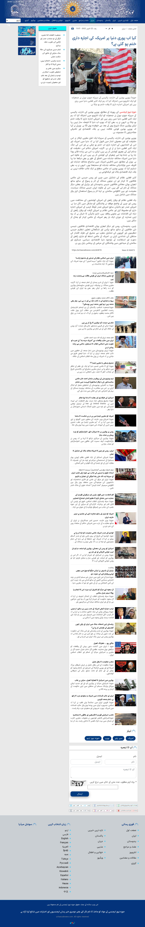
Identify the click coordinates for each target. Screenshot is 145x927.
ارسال (79, 794)
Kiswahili (63, 871)
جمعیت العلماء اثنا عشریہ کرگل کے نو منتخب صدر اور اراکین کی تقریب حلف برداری (50, 40)
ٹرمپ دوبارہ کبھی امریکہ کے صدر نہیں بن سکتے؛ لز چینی (92, 608)
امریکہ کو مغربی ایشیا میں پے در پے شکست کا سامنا (94, 416)
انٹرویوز (67, 20)
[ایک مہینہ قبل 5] (125, 402)
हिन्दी (65, 851)
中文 (66, 892)
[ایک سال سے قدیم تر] (125, 262)
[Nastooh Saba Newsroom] (72, 922)
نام (134, 756)
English (64, 838)
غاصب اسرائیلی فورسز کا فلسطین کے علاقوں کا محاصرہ (93, 715)
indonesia (63, 887)
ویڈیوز (33, 20)
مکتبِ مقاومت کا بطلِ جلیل (103, 662)
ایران (114, 20)
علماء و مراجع (84, 20)
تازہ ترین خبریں (123, 20)
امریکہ (131, 738)
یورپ (107, 738)
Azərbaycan (62, 867)
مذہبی (74, 20)
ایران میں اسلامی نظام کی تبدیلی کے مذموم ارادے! (95, 258)
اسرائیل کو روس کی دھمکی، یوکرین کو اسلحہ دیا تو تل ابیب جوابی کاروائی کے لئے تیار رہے (93, 550)
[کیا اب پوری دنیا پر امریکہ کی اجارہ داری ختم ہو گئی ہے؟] (103, 71)
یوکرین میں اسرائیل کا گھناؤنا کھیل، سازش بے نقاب (94, 680)
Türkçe (64, 859)
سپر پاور (118, 738)
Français (64, 842)
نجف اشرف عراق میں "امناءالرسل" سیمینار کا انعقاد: (96, 470)
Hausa (65, 883)
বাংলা (66, 855)
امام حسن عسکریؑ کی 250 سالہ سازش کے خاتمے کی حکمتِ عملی (50, 53)
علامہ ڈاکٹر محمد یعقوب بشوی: (102, 298)
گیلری (27, 20)
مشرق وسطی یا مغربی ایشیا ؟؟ (102, 363)
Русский (64, 863)
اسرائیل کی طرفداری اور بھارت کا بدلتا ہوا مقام (96, 397)
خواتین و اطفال (57, 20)
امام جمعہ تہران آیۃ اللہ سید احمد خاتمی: (99, 337)
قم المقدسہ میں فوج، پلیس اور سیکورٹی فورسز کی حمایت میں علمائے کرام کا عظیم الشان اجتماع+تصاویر (93, 496)
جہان (92, 20)
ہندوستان (100, 20)
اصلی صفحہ (132, 29)
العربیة (65, 846)
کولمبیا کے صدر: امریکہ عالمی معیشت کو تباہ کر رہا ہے (94, 533)
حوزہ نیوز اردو (93, 738)
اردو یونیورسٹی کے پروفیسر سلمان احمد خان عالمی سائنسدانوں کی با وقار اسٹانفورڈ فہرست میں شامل (94, 380)
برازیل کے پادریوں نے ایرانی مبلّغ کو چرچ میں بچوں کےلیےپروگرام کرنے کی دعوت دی (95, 572)
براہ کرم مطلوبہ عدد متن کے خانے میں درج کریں (113, 782)
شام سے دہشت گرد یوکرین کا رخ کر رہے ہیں (98, 322)
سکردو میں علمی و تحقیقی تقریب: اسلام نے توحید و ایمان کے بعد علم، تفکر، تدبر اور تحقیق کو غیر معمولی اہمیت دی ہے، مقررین (50, 77)
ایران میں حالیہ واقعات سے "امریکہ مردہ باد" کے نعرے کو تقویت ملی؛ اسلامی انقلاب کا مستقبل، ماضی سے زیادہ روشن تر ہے (92, 344)
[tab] (52, 28)
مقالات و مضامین (44, 20)
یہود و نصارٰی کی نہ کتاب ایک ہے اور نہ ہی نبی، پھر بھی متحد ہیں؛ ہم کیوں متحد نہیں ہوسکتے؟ (92, 303)
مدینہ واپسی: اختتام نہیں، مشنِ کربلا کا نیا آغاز (50, 62)
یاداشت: (111, 567)
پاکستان (107, 20)
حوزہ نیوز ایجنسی (128, 112)
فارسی (65, 834)
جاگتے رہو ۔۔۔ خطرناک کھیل (104, 643)
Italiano (64, 879)
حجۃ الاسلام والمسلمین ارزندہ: (103, 273)
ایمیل (99, 756)
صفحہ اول (134, 20)
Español (64, 875)
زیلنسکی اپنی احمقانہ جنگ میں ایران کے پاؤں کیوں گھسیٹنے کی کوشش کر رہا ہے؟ (94, 626)
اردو (66, 830)
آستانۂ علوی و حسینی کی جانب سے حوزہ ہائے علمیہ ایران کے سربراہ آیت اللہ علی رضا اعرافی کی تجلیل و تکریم (92, 475)
